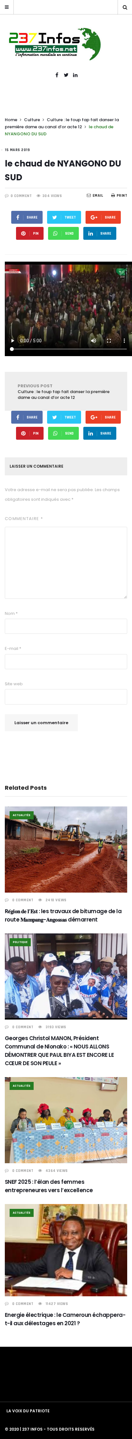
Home (11, 120)
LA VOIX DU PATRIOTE (28, 1411)
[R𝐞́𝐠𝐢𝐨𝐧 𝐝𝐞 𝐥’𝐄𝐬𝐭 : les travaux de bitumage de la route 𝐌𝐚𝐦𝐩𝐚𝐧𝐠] (66, 849)
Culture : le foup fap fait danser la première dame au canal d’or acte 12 (64, 391)
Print (122, 195)
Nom (11, 613)
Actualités (21, 815)
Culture (32, 120)
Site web (14, 684)
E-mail (13, 648)
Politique (20, 942)
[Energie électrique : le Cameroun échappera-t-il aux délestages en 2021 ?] (66, 1250)
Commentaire (24, 519)
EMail (98, 195)
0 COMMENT (21, 195)
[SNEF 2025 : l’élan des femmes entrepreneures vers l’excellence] (66, 1120)
